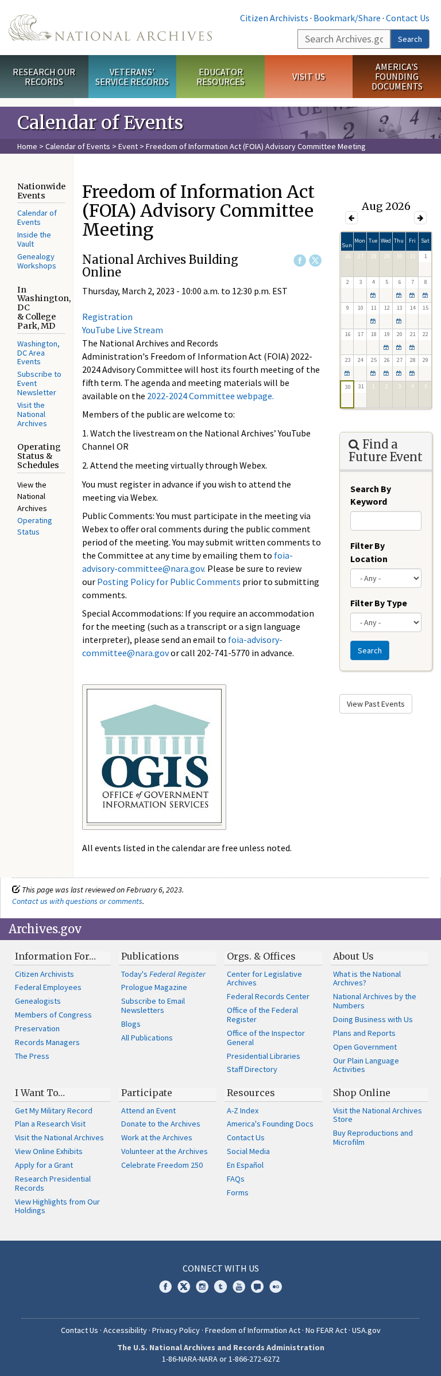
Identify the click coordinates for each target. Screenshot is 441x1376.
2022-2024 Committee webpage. (210, 396)
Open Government (365, 1047)
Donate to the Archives (160, 1123)
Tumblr (220, 1286)
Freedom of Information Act (252, 1330)
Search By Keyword (370, 495)
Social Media (248, 1151)
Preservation (37, 1028)
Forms (238, 1192)
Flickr (276, 1286)
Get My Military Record (53, 1110)
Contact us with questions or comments (77, 901)
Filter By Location (369, 552)
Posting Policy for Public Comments (169, 581)
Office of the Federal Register (262, 1014)
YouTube (239, 1286)
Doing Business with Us (373, 1019)
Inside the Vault (34, 239)
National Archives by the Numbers (374, 1001)
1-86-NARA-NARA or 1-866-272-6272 (221, 1359)
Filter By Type (378, 603)
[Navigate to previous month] (351, 217)
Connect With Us (221, 1268)
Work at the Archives (156, 1137)
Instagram (202, 1286)
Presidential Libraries (263, 1056)
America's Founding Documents (397, 76)
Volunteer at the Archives (164, 1151)
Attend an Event (148, 1110)
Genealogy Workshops (36, 261)
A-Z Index (242, 1110)
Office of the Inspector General (266, 1037)
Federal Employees (48, 987)
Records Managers (47, 1042)
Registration (107, 316)
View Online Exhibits (49, 1151)
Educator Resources (220, 76)
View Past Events (376, 704)
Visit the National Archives (32, 414)
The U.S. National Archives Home (110, 27)
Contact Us (408, 18)
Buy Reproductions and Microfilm (373, 1137)
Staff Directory (252, 1069)
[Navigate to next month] (420, 217)
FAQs (236, 1179)
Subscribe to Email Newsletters (153, 1005)
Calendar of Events (77, 146)
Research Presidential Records (53, 1183)
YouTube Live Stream (122, 330)
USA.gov (366, 1330)
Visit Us (308, 76)
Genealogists (38, 1001)
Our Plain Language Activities (366, 1065)
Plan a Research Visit (50, 1123)
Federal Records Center (268, 996)
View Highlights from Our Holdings (57, 1206)
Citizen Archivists (274, 18)
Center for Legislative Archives (264, 978)
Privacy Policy (176, 1330)
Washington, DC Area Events (38, 352)
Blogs (131, 1024)
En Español (245, 1165)
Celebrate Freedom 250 (162, 1165)
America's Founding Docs (270, 1123)
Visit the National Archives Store (377, 1115)
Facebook (300, 260)
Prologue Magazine (154, 987)
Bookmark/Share (347, 18)
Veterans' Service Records (132, 76)
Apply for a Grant (44, 1165)
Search (410, 39)
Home (27, 146)
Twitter (315, 260)
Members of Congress (53, 1014)
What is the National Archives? (367, 978)
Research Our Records (44, 76)
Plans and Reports (364, 1033)
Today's (163, 974)
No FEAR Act (326, 1330)
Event (128, 146)
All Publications (147, 1037)
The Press (32, 1056)
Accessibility (125, 1330)
